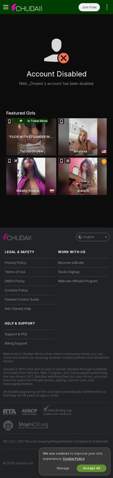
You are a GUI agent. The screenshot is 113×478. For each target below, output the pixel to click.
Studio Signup (69, 272)
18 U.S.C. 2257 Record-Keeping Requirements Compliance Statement (55, 441)
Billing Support (16, 343)
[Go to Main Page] (34, 7)
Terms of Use (15, 272)
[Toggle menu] (6, 7)
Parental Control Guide (22, 299)
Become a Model (71, 263)
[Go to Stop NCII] (33, 425)
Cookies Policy (16, 290)
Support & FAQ (16, 334)
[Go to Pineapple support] (8, 425)
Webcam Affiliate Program (77, 281)
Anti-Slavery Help (18, 309)
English (88, 237)
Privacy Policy (15, 263)
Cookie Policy (73, 459)
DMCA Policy (15, 281)
